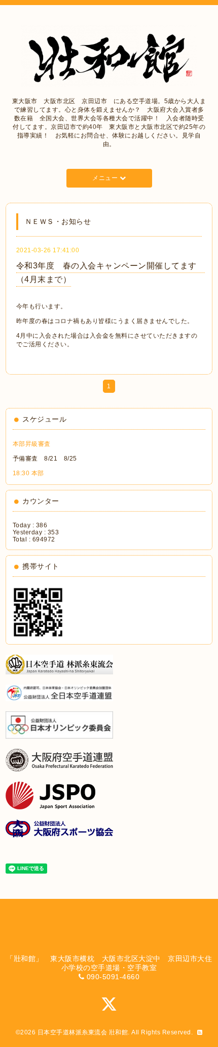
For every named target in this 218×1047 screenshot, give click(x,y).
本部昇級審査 (32, 443)
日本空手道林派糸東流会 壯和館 (83, 1032)
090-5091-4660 (113, 977)
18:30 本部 (28, 473)
